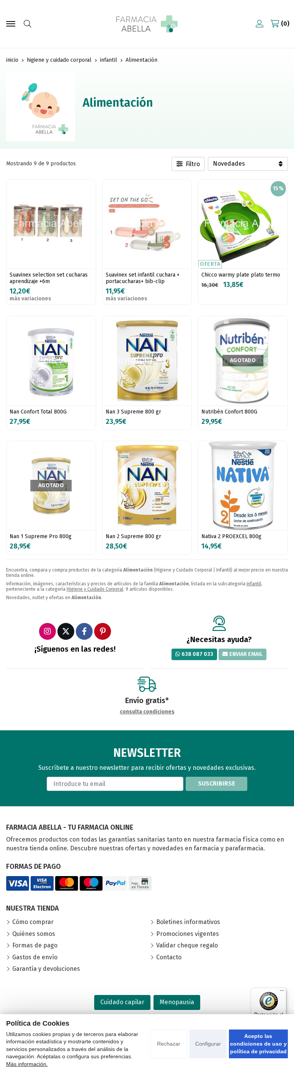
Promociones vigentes (187, 933)
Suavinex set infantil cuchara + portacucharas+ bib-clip (143, 278)
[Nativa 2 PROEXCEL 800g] (242, 485)
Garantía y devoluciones (46, 968)
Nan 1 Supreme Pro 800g (41, 536)
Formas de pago (34, 945)
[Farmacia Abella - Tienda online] (147, 24)
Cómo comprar (33, 922)
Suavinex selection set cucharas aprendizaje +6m (49, 278)
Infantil (254, 583)
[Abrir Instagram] (47, 631)
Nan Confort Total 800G (38, 412)
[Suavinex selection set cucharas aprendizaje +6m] (51, 224)
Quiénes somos (33, 933)
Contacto (168, 957)
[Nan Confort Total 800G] (51, 360)
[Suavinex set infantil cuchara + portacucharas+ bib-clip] (147, 224)
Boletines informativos (188, 922)
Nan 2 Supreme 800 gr (133, 536)
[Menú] (281, 992)
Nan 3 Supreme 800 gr (133, 412)
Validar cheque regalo (187, 945)
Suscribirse (216, 783)
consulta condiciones (147, 712)
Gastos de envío (34, 957)
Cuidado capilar (122, 1002)
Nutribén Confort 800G (229, 412)
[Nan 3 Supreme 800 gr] (147, 360)
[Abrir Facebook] (84, 631)
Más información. (27, 1064)
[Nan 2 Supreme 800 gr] (147, 485)
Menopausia (177, 1002)
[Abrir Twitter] (66, 631)
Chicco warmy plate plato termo (240, 275)
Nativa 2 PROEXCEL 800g (231, 536)
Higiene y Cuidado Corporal (95, 589)
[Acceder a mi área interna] (259, 24)
